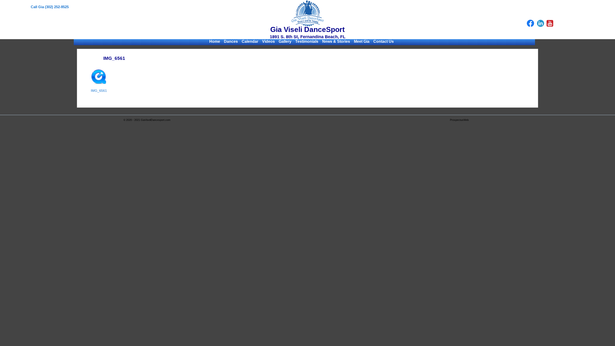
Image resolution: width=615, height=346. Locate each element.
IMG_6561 (99, 91)
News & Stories (336, 41)
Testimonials (306, 41)
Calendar (250, 41)
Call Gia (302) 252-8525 (50, 7)
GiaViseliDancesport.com (155, 119)
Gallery (285, 41)
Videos (268, 41)
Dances (231, 41)
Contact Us (383, 41)
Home (214, 41)
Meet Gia (361, 41)
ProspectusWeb (459, 119)
